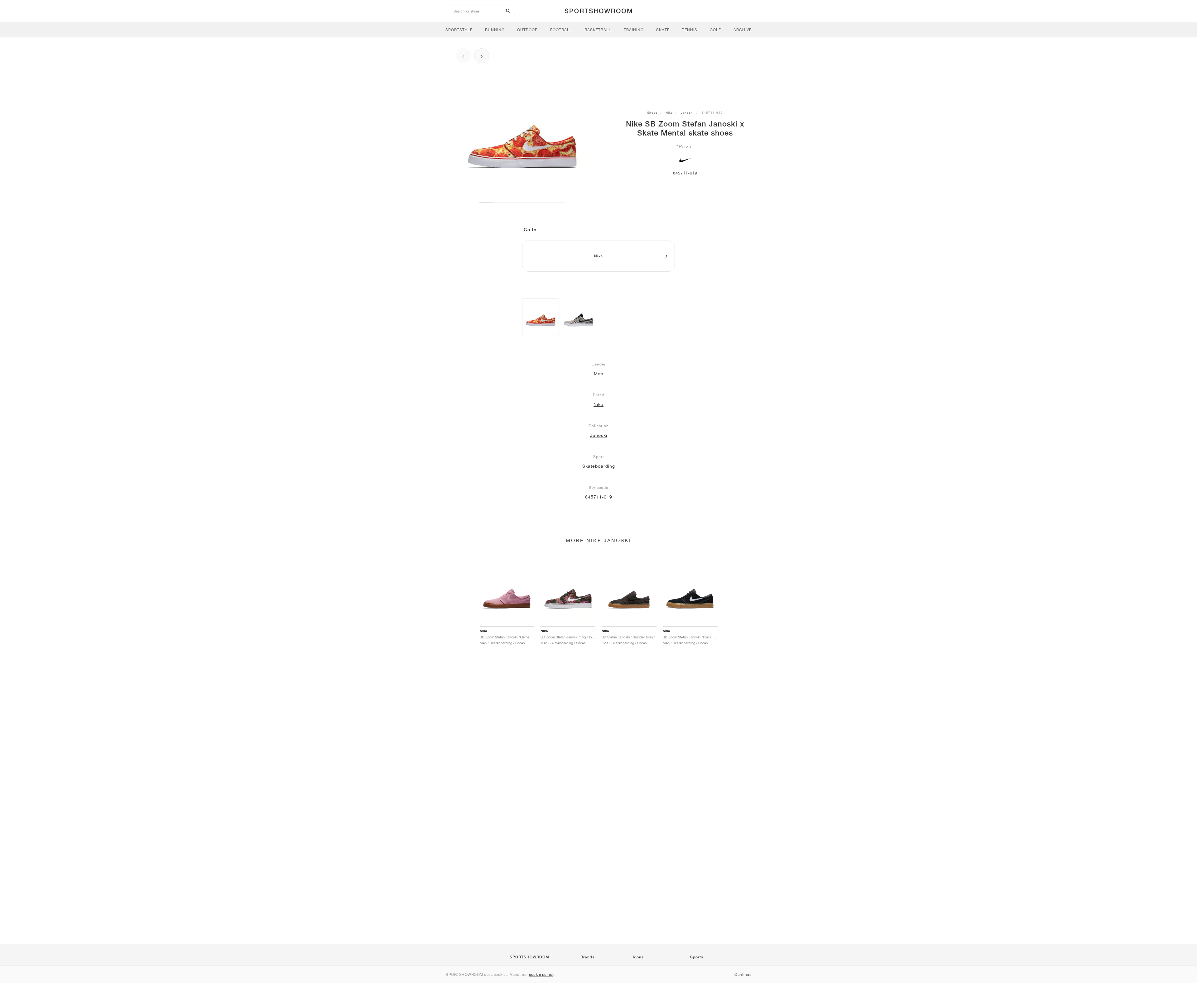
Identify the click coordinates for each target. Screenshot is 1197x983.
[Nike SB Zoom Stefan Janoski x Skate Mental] (540, 316)
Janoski (687, 112)
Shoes (652, 112)
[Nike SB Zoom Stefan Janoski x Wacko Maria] (578, 316)
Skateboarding (598, 466)
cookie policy (541, 974)
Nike (669, 112)
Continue (742, 974)
